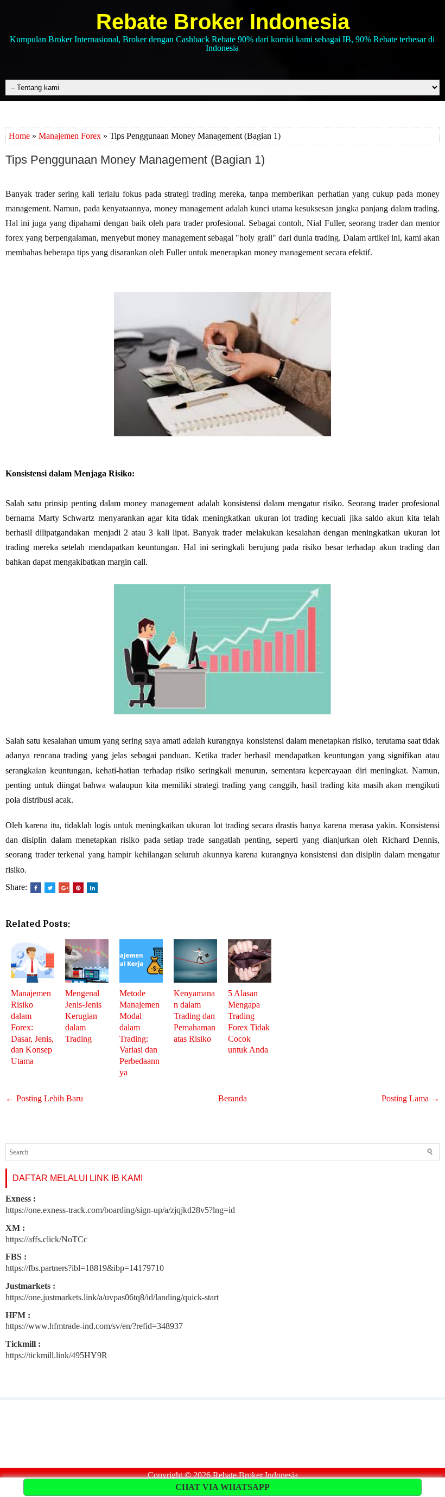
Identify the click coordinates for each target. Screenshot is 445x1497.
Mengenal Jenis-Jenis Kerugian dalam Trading (83, 1016)
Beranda (232, 1098)
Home (19, 135)
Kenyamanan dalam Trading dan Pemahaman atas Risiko (194, 1016)
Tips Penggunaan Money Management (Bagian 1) (135, 159)
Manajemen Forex (70, 135)
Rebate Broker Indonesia (222, 22)
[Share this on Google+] (64, 887)
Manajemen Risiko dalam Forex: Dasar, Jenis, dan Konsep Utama (32, 1027)
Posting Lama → (411, 1098)
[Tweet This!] (49, 887)
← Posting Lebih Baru (44, 1098)
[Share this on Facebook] (35, 887)
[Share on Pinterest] (78, 887)
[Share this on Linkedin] (92, 887)
